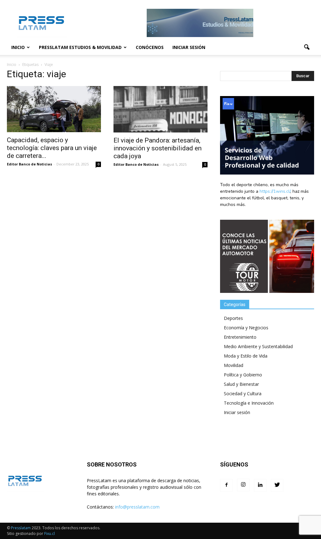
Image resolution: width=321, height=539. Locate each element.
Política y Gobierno (243, 375)
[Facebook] (226, 485)
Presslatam (21, 528)
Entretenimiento (240, 337)
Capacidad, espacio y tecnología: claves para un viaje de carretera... (52, 147)
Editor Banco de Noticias (29, 164)
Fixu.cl (49, 533)
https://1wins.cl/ (275, 191)
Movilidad (233, 365)
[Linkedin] (260, 485)
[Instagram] (243, 485)
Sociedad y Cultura (242, 393)
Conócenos (150, 47)
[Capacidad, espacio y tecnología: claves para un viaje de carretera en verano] (54, 109)
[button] (306, 47)
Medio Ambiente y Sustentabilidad (258, 346)
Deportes (233, 318)
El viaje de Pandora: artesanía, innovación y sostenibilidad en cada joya (157, 148)
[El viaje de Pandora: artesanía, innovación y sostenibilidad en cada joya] (160, 109)
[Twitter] (277, 485)
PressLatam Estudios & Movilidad (80, 47)
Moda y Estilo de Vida (245, 356)
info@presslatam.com (137, 507)
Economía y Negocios (246, 328)
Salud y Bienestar (241, 384)
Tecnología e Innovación (249, 403)
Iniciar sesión (188, 47)
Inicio (18, 47)
